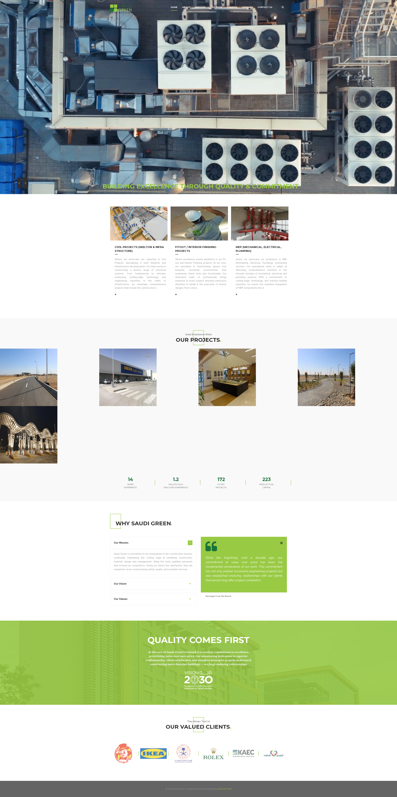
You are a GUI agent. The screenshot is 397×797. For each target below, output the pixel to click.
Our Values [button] (120, 598)
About (186, 7)
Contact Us (265, 7)
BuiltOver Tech (225, 789)
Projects (216, 7)
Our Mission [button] (121, 542)
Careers (232, 7)
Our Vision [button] (120, 583)
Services (200, 7)
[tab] (153, 544)
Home (174, 7)
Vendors (247, 7)
